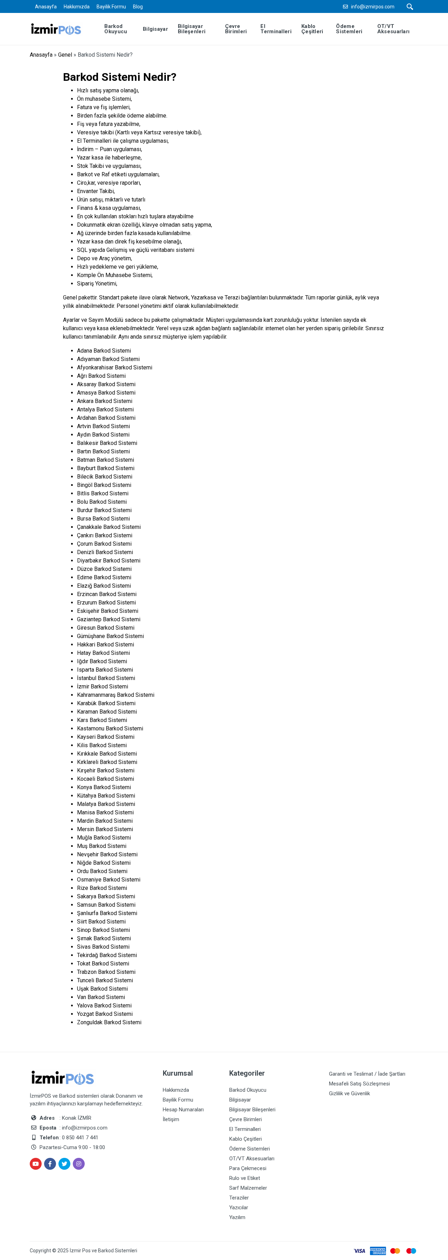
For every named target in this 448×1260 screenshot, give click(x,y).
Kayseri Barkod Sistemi (105, 737)
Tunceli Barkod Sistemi (105, 980)
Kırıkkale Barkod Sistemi (107, 753)
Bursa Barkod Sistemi (103, 518)
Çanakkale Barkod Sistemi (109, 527)
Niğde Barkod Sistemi (104, 862)
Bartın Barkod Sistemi (103, 451)
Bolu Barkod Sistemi (102, 501)
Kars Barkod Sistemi (102, 720)
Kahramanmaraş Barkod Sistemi (115, 695)
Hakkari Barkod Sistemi (105, 644)
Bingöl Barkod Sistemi (104, 485)
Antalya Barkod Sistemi (105, 409)
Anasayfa (46, 6)
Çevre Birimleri (245, 1119)
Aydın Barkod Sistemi (103, 434)
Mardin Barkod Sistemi (105, 820)
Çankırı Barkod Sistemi (104, 535)
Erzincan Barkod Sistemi (106, 594)
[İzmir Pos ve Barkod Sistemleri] (61, 28)
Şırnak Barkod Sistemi (104, 938)
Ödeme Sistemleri (249, 1149)
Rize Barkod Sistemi (102, 888)
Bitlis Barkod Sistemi (102, 493)
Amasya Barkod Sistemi (106, 392)
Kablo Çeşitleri (245, 1139)
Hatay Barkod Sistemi (103, 653)
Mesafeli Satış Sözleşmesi (359, 1084)
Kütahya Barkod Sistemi (106, 795)
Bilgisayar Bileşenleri (252, 1109)
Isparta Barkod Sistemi (105, 669)
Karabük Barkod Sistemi (106, 703)
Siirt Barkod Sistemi (101, 921)
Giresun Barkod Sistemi (105, 627)
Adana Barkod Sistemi (104, 350)
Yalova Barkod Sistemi (104, 1005)
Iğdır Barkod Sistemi (102, 661)
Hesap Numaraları (183, 1109)
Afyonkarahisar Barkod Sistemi (114, 367)
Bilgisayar (240, 1100)
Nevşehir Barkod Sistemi (107, 854)
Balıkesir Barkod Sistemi (107, 443)
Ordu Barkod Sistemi (102, 871)
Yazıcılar (238, 1207)
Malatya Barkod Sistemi (106, 804)
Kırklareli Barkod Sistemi (107, 762)
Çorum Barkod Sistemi (104, 543)
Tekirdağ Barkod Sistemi (107, 955)
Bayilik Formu (111, 6)
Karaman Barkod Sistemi (107, 711)
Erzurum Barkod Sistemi (106, 602)
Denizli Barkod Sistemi (105, 552)
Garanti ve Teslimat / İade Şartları (367, 1074)
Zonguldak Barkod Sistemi (109, 1022)
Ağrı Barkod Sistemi (101, 376)
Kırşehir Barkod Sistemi (105, 770)
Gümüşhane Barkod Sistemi (110, 636)
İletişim (171, 1119)
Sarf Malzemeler (248, 1188)
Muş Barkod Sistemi (101, 846)
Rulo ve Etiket (244, 1178)
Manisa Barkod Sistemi (105, 812)
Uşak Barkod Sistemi (102, 988)
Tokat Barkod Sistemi (103, 963)
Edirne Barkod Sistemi (104, 577)
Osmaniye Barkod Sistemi (108, 879)
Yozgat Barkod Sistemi (105, 1014)
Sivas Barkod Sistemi (103, 946)
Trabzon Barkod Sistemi (106, 972)
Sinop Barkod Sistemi (103, 930)
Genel (65, 54)
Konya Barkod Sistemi (104, 787)
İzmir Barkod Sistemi (102, 686)
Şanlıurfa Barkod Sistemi (107, 913)
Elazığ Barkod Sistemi (104, 585)
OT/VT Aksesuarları (251, 1158)
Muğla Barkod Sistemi (104, 837)
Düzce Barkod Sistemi (104, 569)
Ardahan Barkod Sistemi (106, 418)
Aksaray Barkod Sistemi (106, 384)
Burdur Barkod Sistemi (104, 510)
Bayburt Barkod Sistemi (105, 468)
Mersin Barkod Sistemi (105, 829)
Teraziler (239, 1198)
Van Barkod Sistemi (101, 997)
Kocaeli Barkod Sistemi (105, 779)
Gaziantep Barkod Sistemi (108, 619)
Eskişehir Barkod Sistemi (107, 611)
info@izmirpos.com (372, 6)
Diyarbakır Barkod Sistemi (108, 560)
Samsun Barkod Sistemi (106, 904)
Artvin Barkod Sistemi (103, 426)
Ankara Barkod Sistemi (104, 401)
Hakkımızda (77, 6)
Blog (138, 6)
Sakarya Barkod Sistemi (106, 896)
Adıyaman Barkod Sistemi (108, 359)
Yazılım (237, 1217)
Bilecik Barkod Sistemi (104, 476)
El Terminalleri (245, 1129)
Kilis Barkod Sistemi (102, 745)
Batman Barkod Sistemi (105, 459)
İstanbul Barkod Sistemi (106, 678)
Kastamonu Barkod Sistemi (110, 728)
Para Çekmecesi (247, 1168)
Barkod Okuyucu (247, 1090)
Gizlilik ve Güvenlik (349, 1093)
